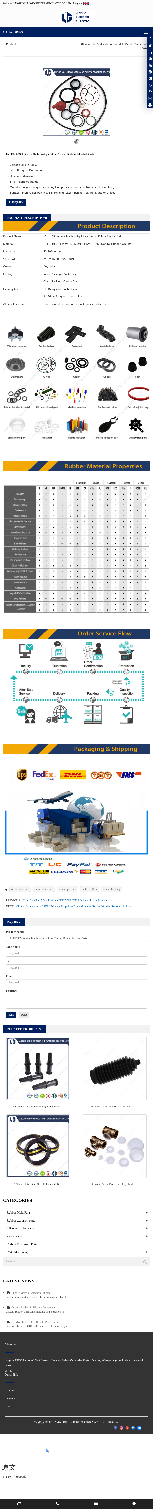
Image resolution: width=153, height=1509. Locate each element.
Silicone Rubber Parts (20, 1228)
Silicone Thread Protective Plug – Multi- (113, 1184)
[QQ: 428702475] (150, 105)
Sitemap (115, 1422)
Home (86, 44)
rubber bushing (111, 889)
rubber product (67, 889)
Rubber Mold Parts (120, 44)
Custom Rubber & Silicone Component (33, 1307)
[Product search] (145, 1262)
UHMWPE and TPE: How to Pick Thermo (35, 1322)
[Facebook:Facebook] (150, 39)
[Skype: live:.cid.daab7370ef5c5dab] (150, 85)
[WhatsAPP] (150, 91)
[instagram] (150, 65)
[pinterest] (150, 59)
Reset (24, 1014)
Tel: (8, 961)
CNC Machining (17, 1252)
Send (11, 1014)
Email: (10, 976)
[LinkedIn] (150, 52)
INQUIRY (17, 202)
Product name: (15, 931)
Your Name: (13, 946)
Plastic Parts (14, 1236)
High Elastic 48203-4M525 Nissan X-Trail (113, 1106)
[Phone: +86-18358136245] (150, 78)
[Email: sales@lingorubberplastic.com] (150, 98)
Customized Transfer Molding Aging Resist (36, 1106)
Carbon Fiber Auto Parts (22, 1244)
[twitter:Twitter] (150, 45)
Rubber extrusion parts (21, 1220)
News (9, 1406)
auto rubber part (44, 889)
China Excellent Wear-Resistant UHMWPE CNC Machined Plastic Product (65, 900)
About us (11, 1390)
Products (101, 44)
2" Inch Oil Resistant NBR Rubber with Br (37, 1184)
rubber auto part (20, 889)
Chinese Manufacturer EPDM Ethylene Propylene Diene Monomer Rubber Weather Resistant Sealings (73, 906)
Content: (11, 990)
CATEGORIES (13, 32)
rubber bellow (89, 889)
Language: (78, 3)
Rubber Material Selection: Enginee (31, 1292)
